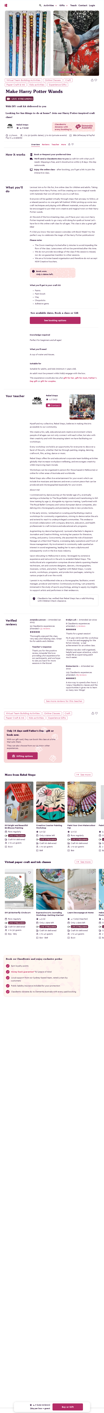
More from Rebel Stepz (20, 774)
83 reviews (81, 675)
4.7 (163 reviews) (41, 1405)
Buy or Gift (68, 1407)
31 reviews (45, 629)
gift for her (68, 378)
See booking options (55, 320)
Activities (49, 5)
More (63, 145)
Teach (73, 5)
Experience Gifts (57, 85)
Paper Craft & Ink (15, 85)
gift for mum (81, 378)
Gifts (62, 5)
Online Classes (53, 80)
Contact (82, 5)
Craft (68, 80)
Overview (35, 145)
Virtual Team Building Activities (23, 80)
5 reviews (80, 626)
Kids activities (36, 85)
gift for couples (48, 381)
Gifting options (22, 756)
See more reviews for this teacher (64, 701)
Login (92, 5)
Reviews (45, 145)
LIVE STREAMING (19, 98)
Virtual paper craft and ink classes (28, 862)
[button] (56, 43)
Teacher (55, 145)
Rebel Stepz (22, 125)
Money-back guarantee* (22, 972)
